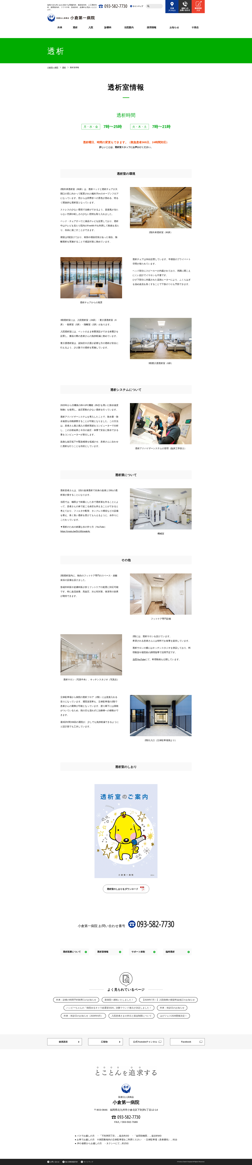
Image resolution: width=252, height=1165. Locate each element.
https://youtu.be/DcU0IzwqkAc (75, 531)
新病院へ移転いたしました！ (119, 1000)
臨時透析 (170, 952)
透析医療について (72, 952)
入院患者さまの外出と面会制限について (131, 1016)
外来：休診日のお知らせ (172, 1008)
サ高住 (195, 27)
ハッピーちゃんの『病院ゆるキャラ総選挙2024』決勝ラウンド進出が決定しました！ (108, 1008)
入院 (90, 27)
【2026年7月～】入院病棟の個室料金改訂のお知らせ (168, 1000)
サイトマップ (88, 1162)
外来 (59, 27)
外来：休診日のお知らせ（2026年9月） (83, 1016)
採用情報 (151, 27)
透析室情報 (102, 952)
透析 (75, 27)
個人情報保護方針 (71, 1162)
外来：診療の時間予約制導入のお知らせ (76, 1000)
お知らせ (174, 27)
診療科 (107, 27)
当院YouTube (139, 659)
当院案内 (129, 27)
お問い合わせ (54, 1162)
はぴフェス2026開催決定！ (173, 1016)
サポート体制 (138, 952)
